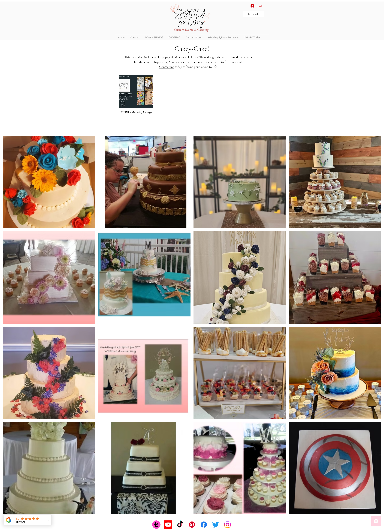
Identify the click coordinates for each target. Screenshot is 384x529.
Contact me (166, 67)
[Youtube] (168, 524)
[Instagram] (227, 524)
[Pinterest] (192, 524)
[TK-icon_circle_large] (156, 524)
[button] (194, 37)
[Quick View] (136, 91)
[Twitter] (216, 524)
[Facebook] (204, 524)
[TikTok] (180, 524)
